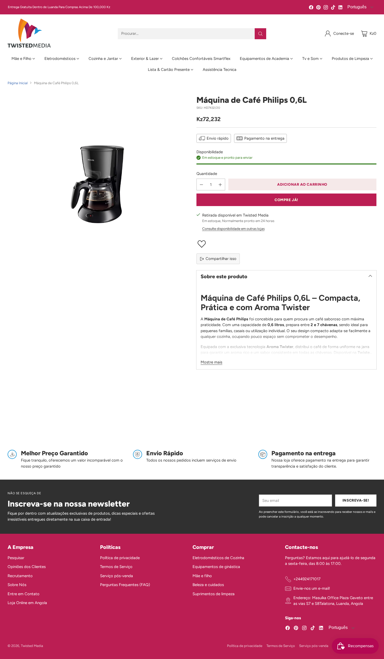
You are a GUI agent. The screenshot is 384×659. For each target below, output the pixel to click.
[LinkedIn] (340, 8)
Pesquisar (16, 557)
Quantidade (206, 173)
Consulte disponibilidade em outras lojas (233, 228)
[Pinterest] (318, 8)
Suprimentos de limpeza (214, 594)
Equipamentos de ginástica (216, 566)
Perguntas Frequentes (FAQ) (125, 584)
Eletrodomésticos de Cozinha (218, 557)
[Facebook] (311, 8)
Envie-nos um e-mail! (311, 588)
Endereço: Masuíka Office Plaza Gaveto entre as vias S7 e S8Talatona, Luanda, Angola (333, 600)
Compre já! (286, 200)
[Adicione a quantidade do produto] (220, 184)
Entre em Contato (23, 594)
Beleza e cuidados (208, 584)
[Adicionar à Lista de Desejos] (286, 244)
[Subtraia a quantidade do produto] (201, 184)
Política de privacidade (120, 557)
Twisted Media (32, 646)
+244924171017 (307, 579)
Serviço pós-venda (116, 575)
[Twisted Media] (29, 34)
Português (338, 627)
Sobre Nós (17, 584)
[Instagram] (325, 8)
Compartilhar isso (221, 258)
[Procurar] (260, 33)
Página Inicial (18, 83)
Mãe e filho (202, 575)
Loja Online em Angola (27, 602)
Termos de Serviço (116, 566)
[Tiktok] (333, 8)
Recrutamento (20, 575)
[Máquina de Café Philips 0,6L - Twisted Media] (98, 185)
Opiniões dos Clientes (27, 566)
